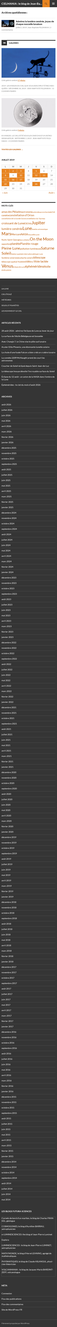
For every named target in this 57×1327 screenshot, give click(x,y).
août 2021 (6, 729)
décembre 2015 (9, 1096)
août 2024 (6, 534)
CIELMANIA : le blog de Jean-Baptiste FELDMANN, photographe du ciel (22, 3)
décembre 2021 (9, 707)
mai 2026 (6, 420)
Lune (27, 228)
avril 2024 (6, 556)
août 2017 (6, 988)
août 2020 (6, 794)
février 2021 (7, 761)
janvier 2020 (7, 831)
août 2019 (6, 859)
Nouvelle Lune (33, 234)
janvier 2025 (7, 507)
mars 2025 (7, 496)
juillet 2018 (7, 929)
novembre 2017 (9, 972)
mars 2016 (7, 1080)
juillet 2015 (7, 1124)
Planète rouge (29, 243)
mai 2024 (6, 550)
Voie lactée (41, 261)
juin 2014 (6, 1194)
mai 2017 (6, 1005)
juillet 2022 (7, 669)
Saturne (47, 248)
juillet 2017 (7, 994)
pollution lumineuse (30, 248)
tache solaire (27, 258)
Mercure (16, 234)
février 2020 (7, 826)
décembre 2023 (9, 577)
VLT (32, 262)
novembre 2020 (9, 777)
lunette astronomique (40, 229)
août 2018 (6, 923)
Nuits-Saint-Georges (11, 239)
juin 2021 (6, 740)
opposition (6, 244)
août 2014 (6, 1183)
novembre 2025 (9, 453)
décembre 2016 (9, 1032)
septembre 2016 (9, 1048)
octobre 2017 (8, 978)
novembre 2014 (9, 1167)
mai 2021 (6, 745)
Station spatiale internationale (23, 254)
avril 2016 (6, 1075)
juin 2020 (6, 804)
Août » (52, 192)
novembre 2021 (9, 712)
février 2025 (7, 502)
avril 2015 (6, 1140)
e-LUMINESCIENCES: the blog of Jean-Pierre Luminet (27, 1234)
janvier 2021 (7, 767)
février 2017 (7, 1021)
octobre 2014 (8, 1172)
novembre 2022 (9, 648)
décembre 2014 (9, 1161)
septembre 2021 (9, 723)
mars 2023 (7, 626)
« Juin (5, 192)
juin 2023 (6, 610)
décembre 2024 (9, 512)
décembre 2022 (9, 642)
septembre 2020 (9, 788)
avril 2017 (6, 1010)
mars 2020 (7, 821)
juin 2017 (6, 999)
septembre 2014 (9, 1178)
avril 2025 (6, 491)
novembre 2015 (9, 1102)
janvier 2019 (7, 896)
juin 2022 (6, 675)
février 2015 (7, 1151)
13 (44, 175)
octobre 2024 (8, 523)
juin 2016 (6, 1064)
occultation (25, 240)
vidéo (28, 261)
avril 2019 (6, 880)
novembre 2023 (9, 583)
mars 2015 (7, 1145)
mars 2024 (7, 561)
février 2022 (7, 696)
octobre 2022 (8, 653)
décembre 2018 (9, 902)
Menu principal (53, 3)
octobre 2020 (8, 783)
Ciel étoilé (7, 294)
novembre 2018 (9, 907)
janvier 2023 (7, 637)
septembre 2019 (9, 853)
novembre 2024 (9, 518)
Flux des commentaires (12, 1304)
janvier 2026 (7, 442)
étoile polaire (6, 270)
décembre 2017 (9, 967)
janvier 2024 (7, 572)
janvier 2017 (7, 1026)
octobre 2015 (8, 1107)
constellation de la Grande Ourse (14, 218)
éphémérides (34, 266)
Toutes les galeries (12, 149)
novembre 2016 (9, 1037)
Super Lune (39, 254)
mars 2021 (7, 756)
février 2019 (7, 891)
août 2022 (6, 664)
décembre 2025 (9, 447)
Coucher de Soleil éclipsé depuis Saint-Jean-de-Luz (25, 366)
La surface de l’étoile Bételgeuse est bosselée (22, 336)
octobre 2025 (8, 458)
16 (13, 179)
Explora (5, 1240)
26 (36, 184)
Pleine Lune (11, 248)
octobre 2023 (8, 588)
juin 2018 (6, 934)
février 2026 (7, 437)
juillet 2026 (7, 410)
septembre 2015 (9, 1113)
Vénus (7, 266)
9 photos (21, 130)
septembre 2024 (9, 529)
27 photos (21, 80)
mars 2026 (7, 431)
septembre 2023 (9, 594)
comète (5, 215)
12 (36, 175)
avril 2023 (6, 621)
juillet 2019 (7, 864)
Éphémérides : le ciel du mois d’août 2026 (21, 385)
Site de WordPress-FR (12, 1309)
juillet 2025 (7, 475)
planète (15, 243)
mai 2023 (6, 615)
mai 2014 (6, 1199)
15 (5, 179)
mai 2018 (6, 940)
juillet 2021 (7, 734)
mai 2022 (6, 680)
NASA (24, 234)
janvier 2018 (7, 961)
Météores (6, 300)
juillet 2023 (7, 604)
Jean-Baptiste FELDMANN (38, 27)
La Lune (5, 289)
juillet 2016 (7, 1059)
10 (21, 175)
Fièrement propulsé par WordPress (15, 1323)
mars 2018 (7, 950)
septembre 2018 (9, 918)
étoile (46, 266)
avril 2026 (6, 426)
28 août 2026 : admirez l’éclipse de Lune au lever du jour (28, 330)
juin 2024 (6, 545)
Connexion (7, 1293)
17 (21, 179)
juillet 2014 (7, 1188)
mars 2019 (7, 886)
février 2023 (7, 631)
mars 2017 (7, 1015)
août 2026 (6, 404)
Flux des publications (11, 1299)
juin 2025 (6, 480)
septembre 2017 (9, 983)
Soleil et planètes (10, 305)
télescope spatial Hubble (13, 261)
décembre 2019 (9, 837)
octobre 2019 (8, 848)
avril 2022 (6, 685)
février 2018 (7, 956)
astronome (27, 212)
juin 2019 (6, 869)
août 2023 (6, 599)
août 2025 (6, 469)
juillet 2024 (7, 539)
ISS (30, 223)
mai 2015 (6, 1134)
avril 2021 (6, 750)
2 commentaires (16, 141)
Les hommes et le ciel (12, 311)
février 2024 (7, 566)
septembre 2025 (9, 464)
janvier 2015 (7, 1156)
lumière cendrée (12, 228)
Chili (53, 212)
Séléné (18, 258)
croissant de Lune (13, 223)
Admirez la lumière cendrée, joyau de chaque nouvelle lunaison (35, 22)
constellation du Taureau (35, 218)
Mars (6, 233)
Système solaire (9, 257)
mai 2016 (6, 1069)
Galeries (14, 43)
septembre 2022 (9, 658)
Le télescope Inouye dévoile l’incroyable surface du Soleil (28, 371)
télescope (39, 257)
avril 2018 (6, 945)
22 (5, 184)
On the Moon (42, 238)
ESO (26, 223)
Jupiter (38, 222)
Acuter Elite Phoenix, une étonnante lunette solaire (25, 347)
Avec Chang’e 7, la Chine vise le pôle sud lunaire (24, 341)
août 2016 (6, 1053)
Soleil (6, 253)
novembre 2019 (9, 842)
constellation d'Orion (21, 215)
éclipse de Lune (19, 267)
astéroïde (36, 212)
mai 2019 (6, 875)
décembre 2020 (9, 772)
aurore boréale (45, 212)
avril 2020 (6, 815)
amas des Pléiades (12, 211)
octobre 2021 (8, 718)
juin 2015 (6, 1129)
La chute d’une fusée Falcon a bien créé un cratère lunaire (28, 352)
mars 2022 (7, 691)
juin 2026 (6, 415)
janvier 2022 (7, 702)
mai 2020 (6, 810)
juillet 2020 (7, 799)
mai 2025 (6, 485)
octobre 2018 (8, 913)
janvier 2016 (7, 1091)
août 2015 (6, 1118)
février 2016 (7, 1086)
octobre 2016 (8, 1042)
